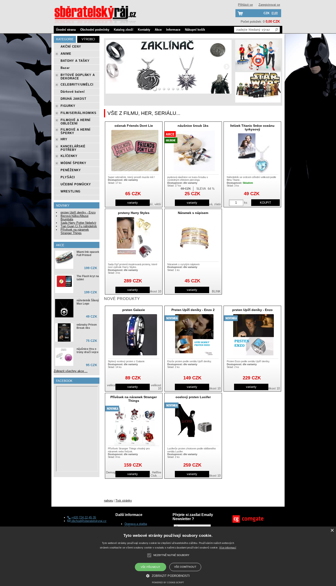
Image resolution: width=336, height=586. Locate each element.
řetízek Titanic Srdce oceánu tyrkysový (252, 127)
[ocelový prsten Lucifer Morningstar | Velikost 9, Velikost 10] (194, 422)
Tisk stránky (123, 500)
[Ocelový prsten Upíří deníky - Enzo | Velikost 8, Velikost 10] (253, 334)
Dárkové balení (73, 91)
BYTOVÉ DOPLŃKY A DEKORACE (78, 76)
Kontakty (144, 29)
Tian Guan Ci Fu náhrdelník (79, 226)
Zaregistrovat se (269, 4)
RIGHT (226, 67)
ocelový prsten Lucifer (193, 397)
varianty (132, 202)
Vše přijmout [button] (150, 567)
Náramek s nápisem (193, 213)
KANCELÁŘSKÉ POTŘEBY (73, 148)
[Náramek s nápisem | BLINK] (194, 237)
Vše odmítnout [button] (185, 566)
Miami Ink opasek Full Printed (88, 253)
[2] (155, 89)
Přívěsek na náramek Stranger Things (133, 398)
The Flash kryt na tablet (88, 278)
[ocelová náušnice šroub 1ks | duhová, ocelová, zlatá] (194, 150)
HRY (64, 139)
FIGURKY (68, 106)
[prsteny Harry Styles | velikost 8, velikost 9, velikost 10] (135, 237)
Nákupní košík (195, 29)
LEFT (111, 67)
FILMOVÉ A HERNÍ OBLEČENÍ (76, 121)
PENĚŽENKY (71, 170)
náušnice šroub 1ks (193, 125)
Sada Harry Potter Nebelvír (78, 222)
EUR (275, 13)
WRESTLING (70, 191)
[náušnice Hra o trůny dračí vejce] (64, 357)
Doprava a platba (136, 524)
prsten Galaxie (133, 310)
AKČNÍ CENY (71, 46)
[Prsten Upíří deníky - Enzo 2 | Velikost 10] (194, 334)
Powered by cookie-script (168, 582)
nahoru (108, 500)
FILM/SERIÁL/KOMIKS (78, 113)
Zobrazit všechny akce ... (71, 371)
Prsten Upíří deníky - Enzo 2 (193, 310)
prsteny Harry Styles (133, 213)
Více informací (227, 547)
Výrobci (88, 39)
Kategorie (65, 39)
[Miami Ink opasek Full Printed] (64, 258)
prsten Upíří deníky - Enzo (252, 310)
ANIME (66, 53)
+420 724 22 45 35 (83, 517)
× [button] (332, 530)
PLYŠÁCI (68, 177)
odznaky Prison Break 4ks (87, 326)
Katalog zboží (123, 29)
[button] (168, 575)
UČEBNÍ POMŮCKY (76, 184)
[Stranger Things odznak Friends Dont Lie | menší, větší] (134, 150)
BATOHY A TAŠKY (75, 60)
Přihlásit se (245, 4)
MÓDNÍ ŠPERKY (73, 163)
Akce (158, 29)
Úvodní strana (66, 29)
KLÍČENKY (69, 156)
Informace (173, 29)
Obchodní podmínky (94, 29)
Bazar (65, 68)
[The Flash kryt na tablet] (64, 281)
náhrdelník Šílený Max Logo (88, 302)
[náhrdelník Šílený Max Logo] (64, 308)
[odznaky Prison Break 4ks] (64, 332)
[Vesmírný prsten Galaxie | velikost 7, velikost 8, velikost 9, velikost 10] (135, 334)
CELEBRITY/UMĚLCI (77, 84)
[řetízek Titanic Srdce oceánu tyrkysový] (253, 153)
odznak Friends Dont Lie (134, 125)
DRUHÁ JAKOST (73, 98)
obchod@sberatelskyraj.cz (88, 521)
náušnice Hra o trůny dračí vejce (88, 350)
